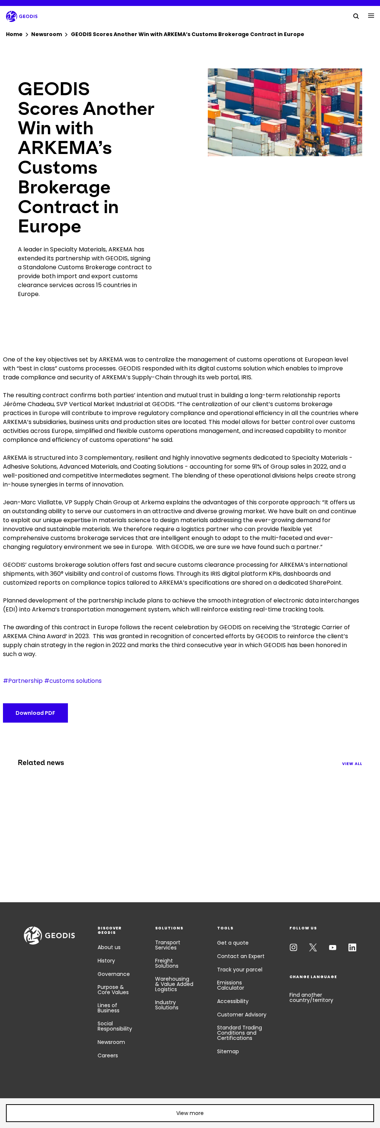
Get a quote (233, 942)
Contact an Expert (241, 956)
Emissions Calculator (230, 985)
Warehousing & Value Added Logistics (174, 984)
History (106, 960)
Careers (108, 1055)
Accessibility (233, 1001)
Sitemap (228, 1051)
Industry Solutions (166, 1005)
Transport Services (167, 945)
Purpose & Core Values (113, 989)
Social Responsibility (115, 1026)
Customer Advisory (241, 1014)
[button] (190, 1113)
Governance (114, 974)
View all (352, 764)
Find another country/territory (311, 997)
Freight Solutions (166, 963)
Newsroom (111, 1042)
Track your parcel (239, 969)
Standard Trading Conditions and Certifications (239, 1033)
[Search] (356, 16)
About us (109, 947)
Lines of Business (108, 1008)
